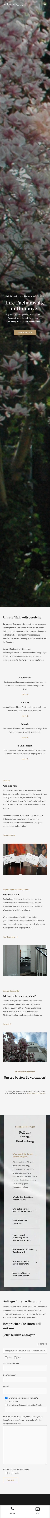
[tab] (25, 1171)
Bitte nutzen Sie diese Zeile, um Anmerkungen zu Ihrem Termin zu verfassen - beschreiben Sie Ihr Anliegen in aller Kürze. (23, 1420)
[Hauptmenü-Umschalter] (45, 4)
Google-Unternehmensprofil (36, 1093)
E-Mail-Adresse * (9, 1375)
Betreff (6, 1386)
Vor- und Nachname (11, 1363)
